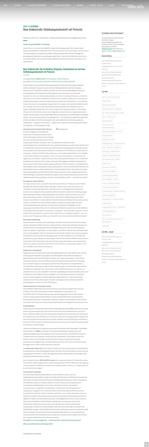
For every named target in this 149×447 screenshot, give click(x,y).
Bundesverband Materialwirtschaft (108, 126)
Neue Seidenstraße (64, 38)
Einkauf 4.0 (117, 147)
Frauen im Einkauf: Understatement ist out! (113, 84)
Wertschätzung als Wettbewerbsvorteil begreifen (112, 79)
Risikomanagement (108, 195)
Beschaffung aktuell (109, 105)
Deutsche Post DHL (108, 139)
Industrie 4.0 (106, 163)
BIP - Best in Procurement (110, 113)
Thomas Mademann (109, 211)
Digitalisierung (107, 143)
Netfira (116, 179)
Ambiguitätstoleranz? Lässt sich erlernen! (112, 67)
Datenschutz (122, 444)
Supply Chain (106, 203)
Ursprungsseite (41, 420)
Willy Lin (84, 38)
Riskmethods (106, 199)
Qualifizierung (107, 191)
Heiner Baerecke (108, 159)
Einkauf (109, 147)
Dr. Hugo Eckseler (119, 143)
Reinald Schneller (119, 191)
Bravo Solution (107, 121)
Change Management (109, 131)
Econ (104, 147)
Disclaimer (129, 444)
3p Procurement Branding (110, 97)
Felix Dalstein (115, 151)
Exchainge (52, 38)
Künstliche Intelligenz (109, 171)
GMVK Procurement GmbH (111, 155)
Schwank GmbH (118, 199)
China (120, 131)
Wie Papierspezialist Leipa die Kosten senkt (112, 62)
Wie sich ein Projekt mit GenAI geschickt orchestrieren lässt (111, 73)
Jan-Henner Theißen (109, 167)
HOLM (57, 38)
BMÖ (104, 117)
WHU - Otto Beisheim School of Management (112, 220)
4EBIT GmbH (106, 101)
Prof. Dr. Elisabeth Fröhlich (111, 183)
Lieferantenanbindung (109, 175)
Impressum (115, 444)
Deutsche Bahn (107, 135)
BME (122, 113)
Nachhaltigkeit (107, 179)
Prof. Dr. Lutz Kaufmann (110, 187)
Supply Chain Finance (109, 207)
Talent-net (121, 207)
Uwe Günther (106, 215)
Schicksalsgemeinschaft (75, 38)
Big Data (118, 109)
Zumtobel (105, 226)
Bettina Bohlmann (108, 109)
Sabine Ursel (34, 38)
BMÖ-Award (111, 117)
